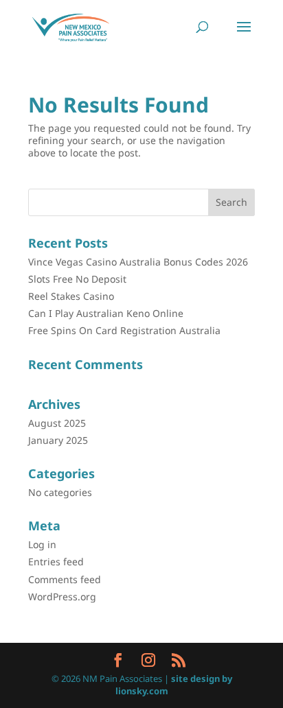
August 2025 (57, 422)
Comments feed (64, 579)
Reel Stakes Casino (71, 296)
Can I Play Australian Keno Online (105, 313)
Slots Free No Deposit (77, 278)
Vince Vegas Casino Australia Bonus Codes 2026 (138, 261)
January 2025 (58, 440)
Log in (42, 544)
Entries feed (56, 561)
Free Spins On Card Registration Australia (124, 330)
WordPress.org (62, 596)
